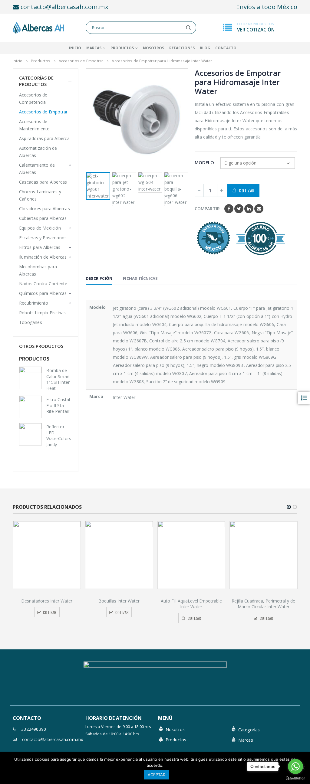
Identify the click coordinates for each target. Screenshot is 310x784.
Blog (205, 48)
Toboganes (30, 322)
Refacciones (182, 48)
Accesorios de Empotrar (43, 112)
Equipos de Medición (40, 228)
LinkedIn (248, 208)
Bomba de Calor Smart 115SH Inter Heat (58, 379)
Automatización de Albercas (38, 151)
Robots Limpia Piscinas (42, 312)
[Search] (189, 27)
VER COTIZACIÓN (256, 30)
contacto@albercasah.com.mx (63, 7)
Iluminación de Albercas (43, 257)
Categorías (249, 730)
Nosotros (153, 48)
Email (258, 208)
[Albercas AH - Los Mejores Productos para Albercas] (38, 28)
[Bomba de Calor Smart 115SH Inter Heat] (30, 378)
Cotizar (247, 190)
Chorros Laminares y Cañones (40, 195)
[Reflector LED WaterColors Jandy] (30, 434)
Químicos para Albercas (43, 293)
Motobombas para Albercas (38, 270)
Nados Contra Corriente (43, 283)
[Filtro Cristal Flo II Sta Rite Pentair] (30, 407)
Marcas (245, 740)
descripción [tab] (99, 278)
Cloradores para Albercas (44, 208)
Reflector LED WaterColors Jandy (58, 435)
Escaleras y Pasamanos (43, 237)
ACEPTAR (156, 774)
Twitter (238, 208)
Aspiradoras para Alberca (44, 138)
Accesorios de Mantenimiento (34, 125)
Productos (122, 48)
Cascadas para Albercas (43, 182)
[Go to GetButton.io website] (295, 778)
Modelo (204, 162)
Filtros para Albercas (39, 247)
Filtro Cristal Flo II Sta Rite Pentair (58, 405)
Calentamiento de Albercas (37, 168)
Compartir (207, 208)
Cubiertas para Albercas (43, 218)
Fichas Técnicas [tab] (140, 278)
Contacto (225, 48)
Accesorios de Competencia (33, 98)
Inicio (75, 48)
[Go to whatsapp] (295, 766)
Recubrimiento (33, 303)
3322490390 (33, 729)
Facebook (228, 208)
